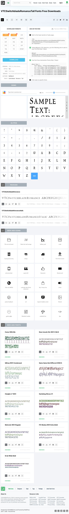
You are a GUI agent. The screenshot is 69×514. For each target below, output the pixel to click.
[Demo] (11, 19)
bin (22, 42)
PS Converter (60, 501)
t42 (6, 49)
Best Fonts (45, 3)
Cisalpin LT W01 (10, 394)
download (14, 60)
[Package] (21, 19)
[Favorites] (7, 19)
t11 (14, 49)
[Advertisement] (14, 107)
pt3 (6, 45)
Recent (35, 3)
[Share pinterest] (64, 20)
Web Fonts (10, 489)
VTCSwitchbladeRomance (11, 192)
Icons (39, 3)
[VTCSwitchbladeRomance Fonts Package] (3, 185)
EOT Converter (42, 499)
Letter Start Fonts (51, 489)
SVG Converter (33, 499)
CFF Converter (33, 503)
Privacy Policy (51, 504)
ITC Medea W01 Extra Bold (48, 425)
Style (27, 489)
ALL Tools (41, 504)
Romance (18, 78)
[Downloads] (9, 204)
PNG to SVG (33, 497)
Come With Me (10, 332)
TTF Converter (51, 497)
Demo (50, 3)
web (14, 35)
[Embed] (16, 204)
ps (14, 45)
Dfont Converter (61, 503)
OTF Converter (60, 497)
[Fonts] (30, 19)
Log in (60, 3)
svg (22, 35)
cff (22, 45)
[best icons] (3, 325)
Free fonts (3, 3)
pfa (14, 42)
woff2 (22, 38)
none (5, 52)
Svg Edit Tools (42, 497)
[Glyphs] (16, 19)
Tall (9, 68)
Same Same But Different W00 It (50, 363)
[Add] (2, 19)
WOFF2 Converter (61, 499)
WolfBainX (11, 76)
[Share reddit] (57, 20)
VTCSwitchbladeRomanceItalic (12, 210)
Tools (54, 3)
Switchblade (12, 78)
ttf (6, 35)
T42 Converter (42, 503)
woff (13, 38)
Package (40, 489)
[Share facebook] (54, 20)
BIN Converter (42, 501)
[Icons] (26, 19)
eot (6, 38)
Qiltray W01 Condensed (13, 363)
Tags (33, 489)
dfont (22, 49)
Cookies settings (61, 504)
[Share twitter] (60, 20)
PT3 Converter (51, 501)
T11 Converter (51, 503)
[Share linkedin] (67, 20)
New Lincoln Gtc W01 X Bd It (49, 332)
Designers (19, 489)
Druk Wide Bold (10, 456)
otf (6, 42)
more (34, 176)
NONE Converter (34, 504)
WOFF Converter (52, 499)
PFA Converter (33, 501)
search (30, 2)
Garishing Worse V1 (46, 394)
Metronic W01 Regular (13, 425)
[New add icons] (3, 230)
